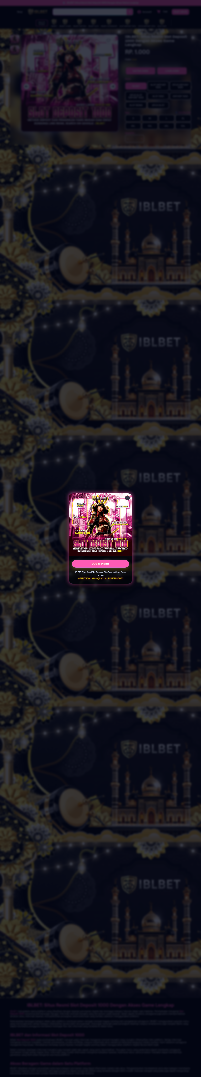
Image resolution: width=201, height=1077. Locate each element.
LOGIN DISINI (100, 563)
